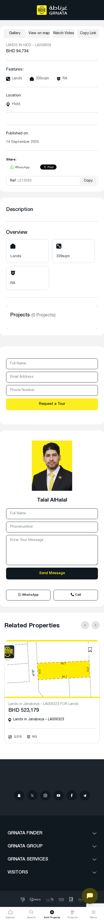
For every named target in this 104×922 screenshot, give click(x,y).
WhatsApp (30, 595)
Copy (88, 181)
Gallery (14, 33)
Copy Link (88, 33)
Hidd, (16, 104)
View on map (39, 33)
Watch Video (63, 33)
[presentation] (85, 625)
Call (77, 595)
